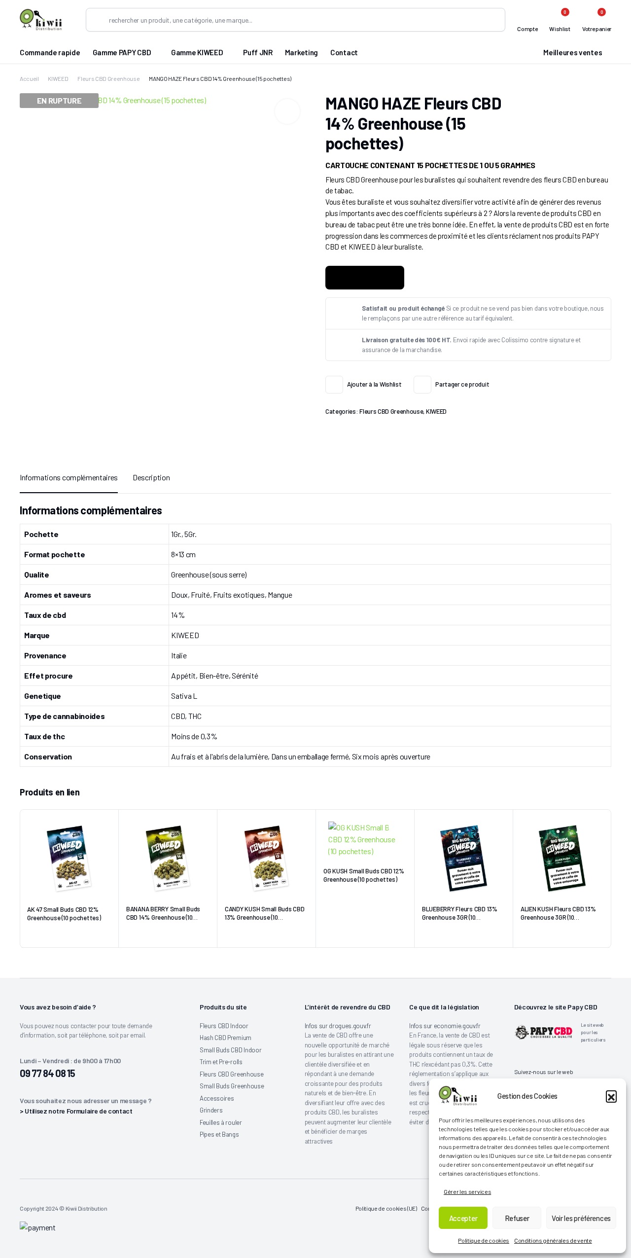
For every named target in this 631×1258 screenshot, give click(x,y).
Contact (344, 52)
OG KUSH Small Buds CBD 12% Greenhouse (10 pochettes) (363, 875)
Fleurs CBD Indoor (224, 1026)
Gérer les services (467, 1191)
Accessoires (217, 1098)
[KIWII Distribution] (41, 20)
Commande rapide (50, 52)
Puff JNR (258, 52)
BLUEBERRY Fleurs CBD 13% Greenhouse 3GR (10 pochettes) (459, 917)
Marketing (301, 52)
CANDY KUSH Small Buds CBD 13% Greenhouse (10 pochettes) (265, 917)
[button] (611, 1096)
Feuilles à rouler (221, 1122)
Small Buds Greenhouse (232, 1086)
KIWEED (58, 78)
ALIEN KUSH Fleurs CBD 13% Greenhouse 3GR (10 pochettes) (558, 917)
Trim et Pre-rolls (221, 1062)
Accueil (29, 78)
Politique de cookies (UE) (386, 1208)
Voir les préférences (581, 1218)
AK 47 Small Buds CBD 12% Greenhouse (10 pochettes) (64, 913)
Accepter (463, 1218)
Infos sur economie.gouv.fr (445, 1026)
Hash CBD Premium (225, 1038)
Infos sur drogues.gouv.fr (338, 1026)
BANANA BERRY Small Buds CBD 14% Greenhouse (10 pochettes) (163, 917)
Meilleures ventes (572, 52)
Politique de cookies (483, 1240)
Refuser (517, 1218)
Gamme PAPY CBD (122, 52)
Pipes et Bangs (219, 1134)
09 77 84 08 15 (47, 1073)
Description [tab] (151, 477)
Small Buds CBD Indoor (230, 1050)
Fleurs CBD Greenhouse (108, 78)
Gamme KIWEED (197, 52)
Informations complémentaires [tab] (69, 477)
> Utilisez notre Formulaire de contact (76, 1111)
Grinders (211, 1110)
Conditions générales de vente (553, 1240)
